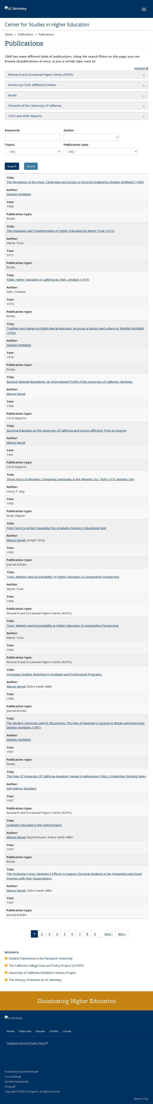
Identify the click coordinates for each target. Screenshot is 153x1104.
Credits (53, 1031)
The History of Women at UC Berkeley (35, 980)
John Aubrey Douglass (21, 788)
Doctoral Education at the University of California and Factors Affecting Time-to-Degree (67, 430)
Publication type (76, 145)
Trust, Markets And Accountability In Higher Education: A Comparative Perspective (63, 577)
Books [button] (12, 95)
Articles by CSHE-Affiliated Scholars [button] (32, 85)
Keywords (12, 130)
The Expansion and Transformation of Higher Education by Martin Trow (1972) (60, 231)
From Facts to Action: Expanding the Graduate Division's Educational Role (56, 528)
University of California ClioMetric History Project (42, 973)
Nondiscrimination (16, 1081)
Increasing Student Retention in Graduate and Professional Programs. (54, 674)
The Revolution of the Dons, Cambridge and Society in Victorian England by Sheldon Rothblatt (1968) (75, 182)
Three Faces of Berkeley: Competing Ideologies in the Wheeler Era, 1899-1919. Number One (70, 479)
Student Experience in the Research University (41, 958)
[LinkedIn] (16, 1025)
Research (12, 952)
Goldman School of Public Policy (27, 1043)
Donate (40, 1031)
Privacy (10, 1086)
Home (9, 34)
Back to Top (141, 1098)
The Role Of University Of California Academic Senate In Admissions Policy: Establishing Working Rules (76, 776)
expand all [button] (141, 68)
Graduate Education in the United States (34, 825)
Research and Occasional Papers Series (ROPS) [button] (40, 74)
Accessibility (13, 1076)
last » (123, 935)
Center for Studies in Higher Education (47, 24)
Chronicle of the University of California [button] (34, 105)
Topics (10, 145)
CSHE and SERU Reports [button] (25, 116)
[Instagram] (31, 1025)
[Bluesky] (39, 1025)
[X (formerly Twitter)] (8, 1025)
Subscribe (25, 1031)
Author (69, 130)
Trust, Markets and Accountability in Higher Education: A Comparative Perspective (63, 625)
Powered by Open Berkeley (21, 1071)
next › (110, 935)
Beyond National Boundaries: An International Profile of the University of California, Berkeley (69, 382)
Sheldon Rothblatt (19, 194)
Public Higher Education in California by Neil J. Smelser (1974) (48, 279)
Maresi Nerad (16, 394)
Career (67, 1031)
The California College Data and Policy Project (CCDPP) (46, 965)
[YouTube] (24, 1025)
